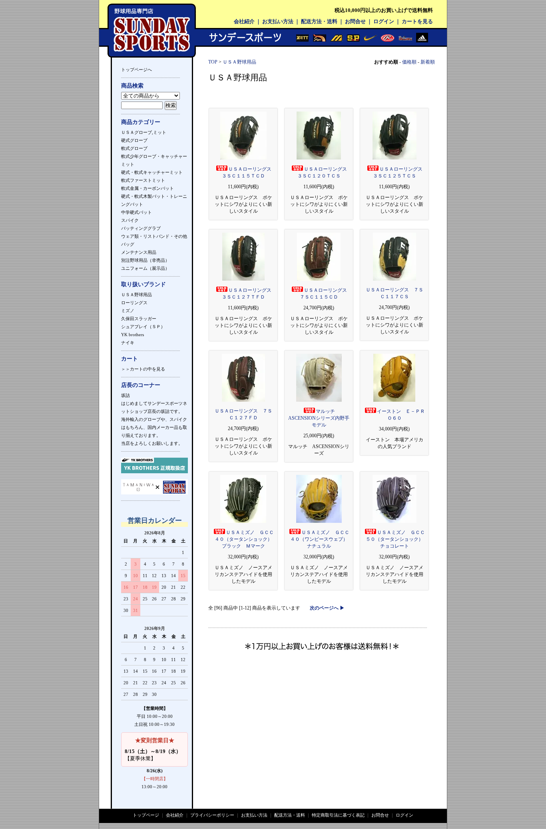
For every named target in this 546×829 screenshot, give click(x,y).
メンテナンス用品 (138, 252)
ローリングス (134, 302)
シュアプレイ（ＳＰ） (143, 326)
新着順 (427, 62)
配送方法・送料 (319, 21)
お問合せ (355, 21)
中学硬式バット (136, 212)
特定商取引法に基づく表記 (338, 815)
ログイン (383, 21)
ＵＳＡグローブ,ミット (143, 132)
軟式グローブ (134, 148)
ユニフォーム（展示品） (145, 268)
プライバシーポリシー (212, 815)
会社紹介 (244, 21)
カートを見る (417, 21)
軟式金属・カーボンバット (147, 188)
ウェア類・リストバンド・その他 (154, 236)
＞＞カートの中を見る (143, 369)
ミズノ (127, 310)
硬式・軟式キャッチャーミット (152, 172)
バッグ (127, 244)
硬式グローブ (134, 140)
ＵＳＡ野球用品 (136, 294)
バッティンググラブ (141, 228)
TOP (212, 62)
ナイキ (127, 342)
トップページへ (136, 69)
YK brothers (132, 334)
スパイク (130, 220)
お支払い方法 (277, 21)
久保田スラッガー (138, 318)
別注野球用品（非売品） (145, 260)
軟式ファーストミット (143, 180)
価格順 (409, 62)
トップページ (146, 815)
